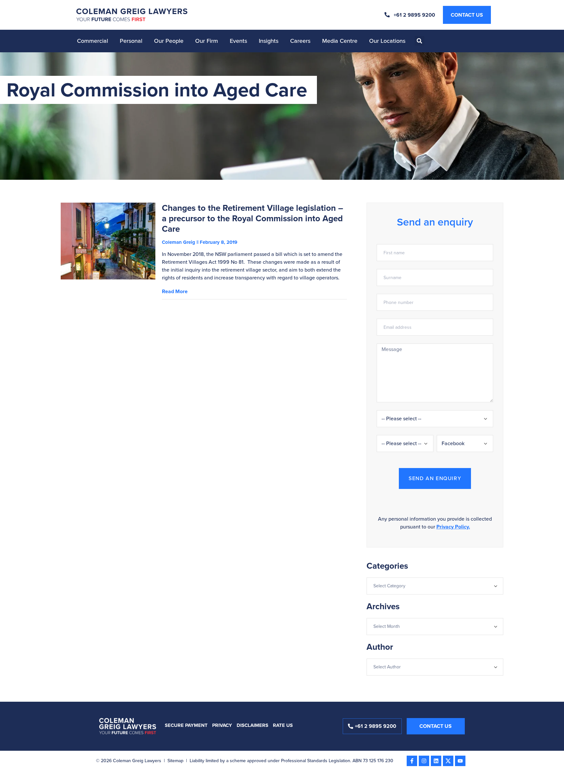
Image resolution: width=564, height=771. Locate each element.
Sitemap (175, 760)
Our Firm (206, 41)
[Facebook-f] (412, 761)
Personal (131, 41)
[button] (419, 41)
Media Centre (339, 41)
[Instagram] (424, 761)
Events (238, 41)
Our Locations (387, 41)
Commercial (92, 41)
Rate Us (283, 725)
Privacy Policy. (453, 526)
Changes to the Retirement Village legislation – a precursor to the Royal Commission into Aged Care (252, 218)
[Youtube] (460, 761)
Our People (168, 41)
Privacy (222, 725)
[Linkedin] (436, 761)
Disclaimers (252, 725)
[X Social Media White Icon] (448, 761)
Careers (300, 41)
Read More (175, 291)
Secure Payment (186, 725)
